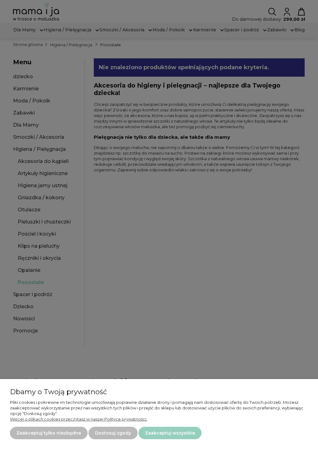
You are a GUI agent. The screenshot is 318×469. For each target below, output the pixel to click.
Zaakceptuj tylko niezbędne (48, 433)
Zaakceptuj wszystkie (170, 433)
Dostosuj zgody (113, 433)
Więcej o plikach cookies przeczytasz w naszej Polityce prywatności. (78, 419)
